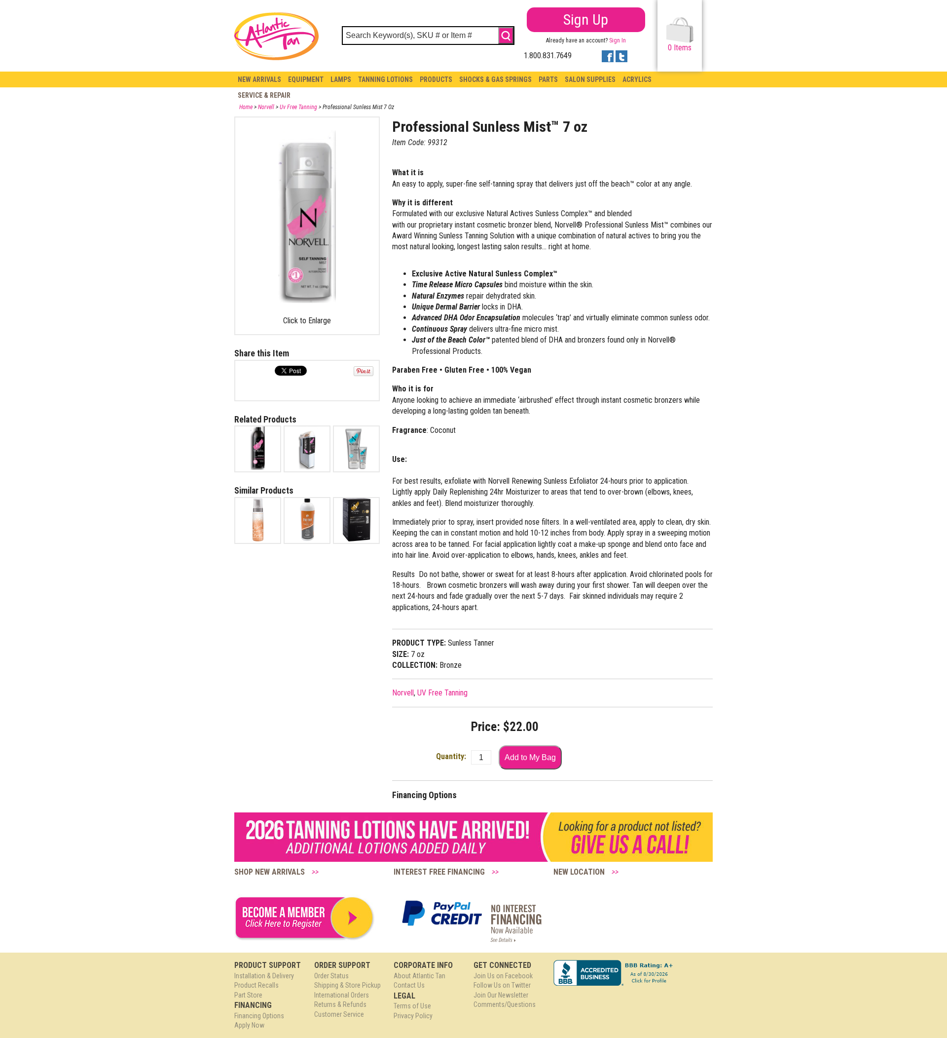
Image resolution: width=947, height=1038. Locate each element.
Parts (548, 79)
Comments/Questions (505, 1004)
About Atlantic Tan (419, 976)
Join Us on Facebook (503, 976)
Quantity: (451, 756)
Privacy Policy (413, 1016)
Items (680, 47)
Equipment (306, 79)
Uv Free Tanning (298, 107)
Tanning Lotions (385, 79)
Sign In (617, 40)
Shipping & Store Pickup (347, 985)
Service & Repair (264, 95)
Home (246, 107)
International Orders (341, 995)
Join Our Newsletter (501, 995)
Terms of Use (412, 1006)
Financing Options (259, 1016)
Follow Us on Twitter (502, 985)
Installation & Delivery (264, 976)
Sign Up (585, 19)
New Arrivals (259, 79)
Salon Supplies (590, 79)
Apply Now (249, 1025)
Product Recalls (256, 985)
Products (436, 79)
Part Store (248, 995)
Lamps (340, 79)
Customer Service (339, 1014)
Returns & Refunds (340, 1004)
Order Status (331, 976)
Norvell (266, 107)
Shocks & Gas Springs (495, 79)
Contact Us (409, 985)
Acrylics (637, 79)
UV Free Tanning (442, 692)
